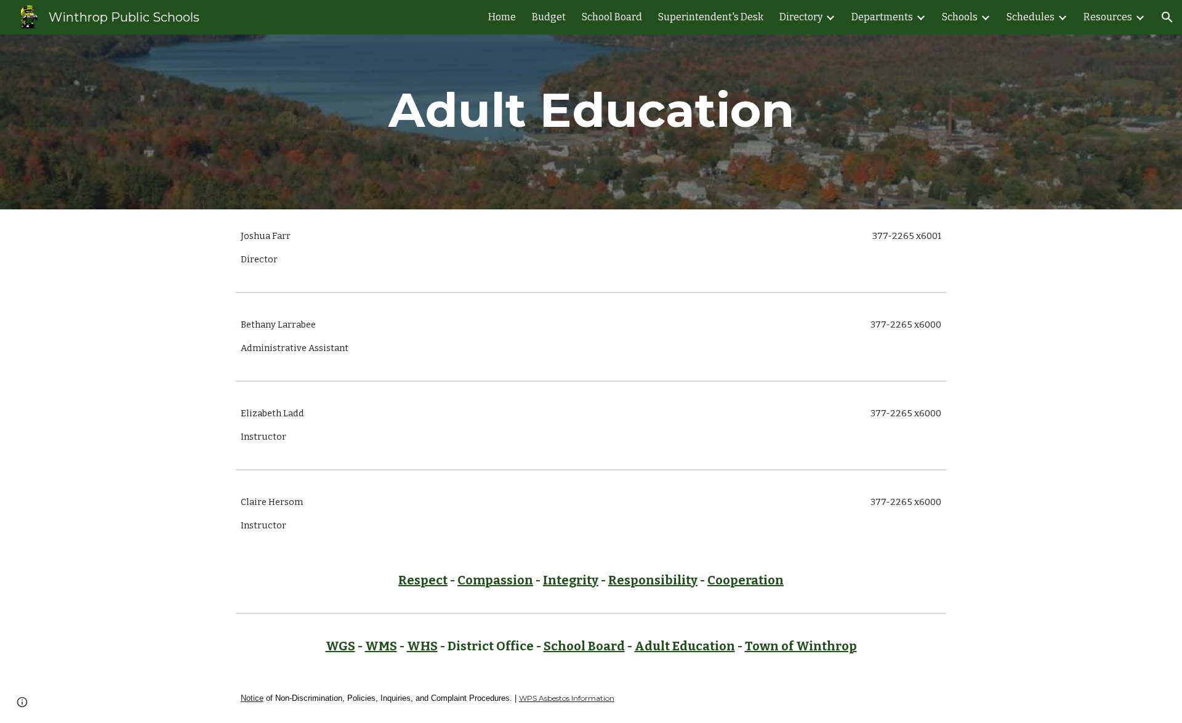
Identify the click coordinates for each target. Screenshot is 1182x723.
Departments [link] (882, 17)
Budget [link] (549, 17)
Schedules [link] (1031, 17)
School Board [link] (612, 17)
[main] (591, 122)
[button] (1167, 17)
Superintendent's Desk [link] (710, 17)
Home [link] (502, 17)
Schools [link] (960, 17)
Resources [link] (1108, 17)
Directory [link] (800, 17)
